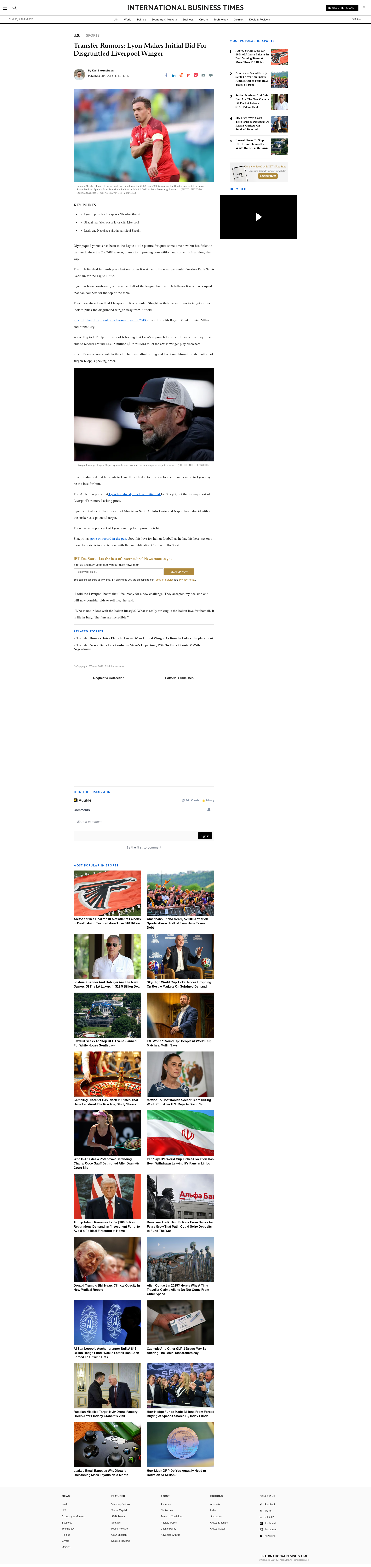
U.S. (116, 19)
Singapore (215, 1516)
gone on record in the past (108, 538)
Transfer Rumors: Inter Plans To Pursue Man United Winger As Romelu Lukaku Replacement (145, 638)
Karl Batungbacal (103, 70)
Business (188, 19)
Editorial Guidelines (179, 678)
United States (217, 1528)
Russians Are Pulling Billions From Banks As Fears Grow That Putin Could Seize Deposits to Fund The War (180, 1226)
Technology (221, 19)
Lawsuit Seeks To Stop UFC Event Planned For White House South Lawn (252, 144)
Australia (215, 1504)
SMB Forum (118, 1516)
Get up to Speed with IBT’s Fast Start (265, 166)
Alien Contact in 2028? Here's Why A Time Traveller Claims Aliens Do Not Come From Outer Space (178, 1290)
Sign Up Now (268, 176)
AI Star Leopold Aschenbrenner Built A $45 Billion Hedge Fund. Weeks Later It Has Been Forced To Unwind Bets (106, 1353)
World (127, 19)
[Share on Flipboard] (188, 75)
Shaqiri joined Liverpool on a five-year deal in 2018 (110, 320)
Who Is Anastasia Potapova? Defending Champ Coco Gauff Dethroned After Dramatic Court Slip (107, 1163)
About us (166, 1504)
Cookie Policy (168, 1528)
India (213, 1510)
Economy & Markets (164, 19)
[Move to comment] (210, 75)
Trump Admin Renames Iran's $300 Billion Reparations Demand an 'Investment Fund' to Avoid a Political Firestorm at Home (107, 1226)
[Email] (203, 75)
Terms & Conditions (172, 1516)
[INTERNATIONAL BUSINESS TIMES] (185, 8)
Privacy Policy (187, 579)
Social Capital (119, 1510)
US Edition (356, 19)
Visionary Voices (120, 1504)
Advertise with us (170, 1534)
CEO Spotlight (119, 1534)
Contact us (167, 1510)
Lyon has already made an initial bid (134, 494)
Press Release (119, 1528)
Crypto (203, 19)
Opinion (238, 19)
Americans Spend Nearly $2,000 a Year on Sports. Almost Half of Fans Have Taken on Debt (178, 923)
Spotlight (116, 1522)
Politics (141, 19)
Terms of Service (164, 579)
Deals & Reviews (259, 19)
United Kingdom (219, 1522)
